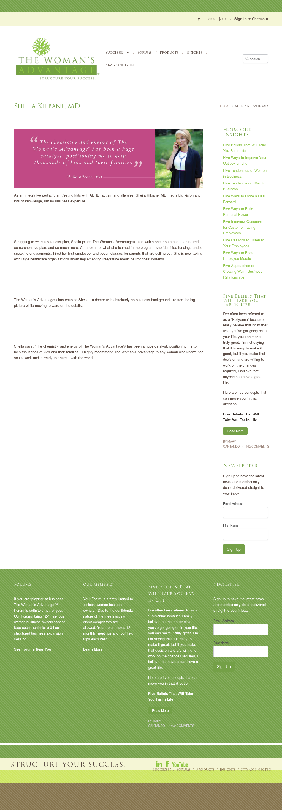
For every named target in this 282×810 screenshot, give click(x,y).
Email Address (233, 503)
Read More (235, 430)
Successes (114, 52)
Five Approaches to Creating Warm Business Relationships (242, 271)
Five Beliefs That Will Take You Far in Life (244, 147)
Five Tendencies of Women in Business (245, 173)
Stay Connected (120, 64)
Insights (194, 52)
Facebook (167, 764)
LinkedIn (159, 764)
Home (225, 106)
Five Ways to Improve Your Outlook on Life (244, 160)
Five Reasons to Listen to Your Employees (243, 242)
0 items (215, 18)
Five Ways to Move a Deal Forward (244, 198)
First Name (230, 525)
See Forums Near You (32, 649)
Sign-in (240, 18)
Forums (144, 52)
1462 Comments (256, 446)
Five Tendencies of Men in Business (244, 185)
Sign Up (234, 549)
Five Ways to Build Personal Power (238, 211)
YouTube (180, 764)
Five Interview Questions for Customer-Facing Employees (243, 227)
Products (169, 52)
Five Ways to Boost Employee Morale (238, 255)
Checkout (260, 18)
